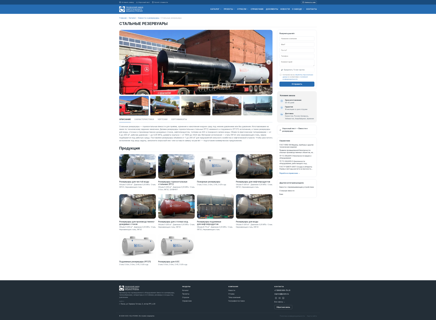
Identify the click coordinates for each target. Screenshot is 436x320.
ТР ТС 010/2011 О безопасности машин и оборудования (295, 157)
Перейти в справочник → (289, 173)
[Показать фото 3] (196, 106)
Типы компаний (234, 297)
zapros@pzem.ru (281, 294)
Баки (281, 194)
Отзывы (231, 294)
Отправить (297, 84)
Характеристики (144, 119)
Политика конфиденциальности (292, 316)
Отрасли (185, 297)
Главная (123, 18)
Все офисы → (279, 302)
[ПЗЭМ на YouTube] (279, 297)
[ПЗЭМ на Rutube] (275, 297)
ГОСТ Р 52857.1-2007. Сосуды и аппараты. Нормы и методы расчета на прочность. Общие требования (295, 168)
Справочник (187, 301)
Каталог (132, 18)
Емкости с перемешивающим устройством (296, 187)
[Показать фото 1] (134, 106)
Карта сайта (312, 316)
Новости (231, 290)
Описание (125, 119)
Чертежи (162, 119)
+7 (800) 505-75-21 (282, 290)
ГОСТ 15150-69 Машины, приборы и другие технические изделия (296, 146)
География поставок (236, 301)
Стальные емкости (286, 191)
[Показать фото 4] (227, 106)
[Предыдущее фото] (123, 62)
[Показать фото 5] (257, 106)
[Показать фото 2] (165, 106)
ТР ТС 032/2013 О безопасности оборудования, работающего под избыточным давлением (293, 162)
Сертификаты (179, 119)
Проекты (185, 294)
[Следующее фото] (268, 62)
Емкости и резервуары (148, 18)
